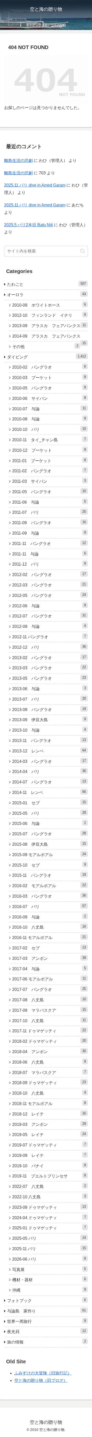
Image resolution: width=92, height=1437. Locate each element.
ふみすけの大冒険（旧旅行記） (43, 1373)
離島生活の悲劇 (18, 160)
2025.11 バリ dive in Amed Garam (34, 185)
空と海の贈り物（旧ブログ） (40, 1380)
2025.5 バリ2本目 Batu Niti (28, 225)
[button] (82, 251)
